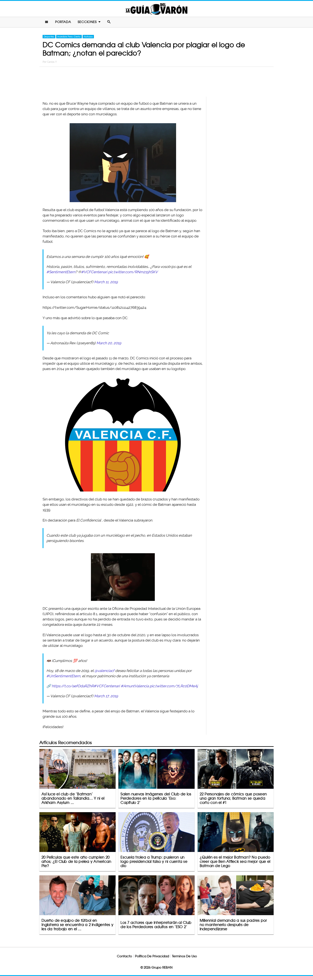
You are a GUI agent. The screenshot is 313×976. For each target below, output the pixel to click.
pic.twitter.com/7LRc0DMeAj (174, 686)
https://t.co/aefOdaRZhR (73, 686)
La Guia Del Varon (156, 9)
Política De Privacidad (152, 956)
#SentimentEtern (60, 272)
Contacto (124, 956)
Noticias (88, 36)
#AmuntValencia (135, 686)
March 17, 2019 (106, 696)
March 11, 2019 (106, 282)
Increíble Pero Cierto (68, 36)
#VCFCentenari (94, 272)
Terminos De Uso (184, 956)
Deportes (49, 36)
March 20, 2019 (108, 343)
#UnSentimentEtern (63, 676)
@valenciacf (104, 671)
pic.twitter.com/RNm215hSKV (133, 272)
